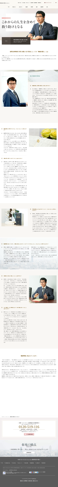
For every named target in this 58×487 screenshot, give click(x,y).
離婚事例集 (35, 2)
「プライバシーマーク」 (9, 473)
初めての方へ (20, 2)
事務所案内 (39, 2)
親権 (36, 6)
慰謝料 (27, 6)
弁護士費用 (31, 2)
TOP (8, 6)
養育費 (32, 6)
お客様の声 (38, 462)
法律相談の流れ (7, 462)
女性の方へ (20, 6)
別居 (47, 6)
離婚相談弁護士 (34, 478)
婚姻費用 (42, 6)
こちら (31, 431)
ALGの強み (23, 2)
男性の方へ (14, 6)
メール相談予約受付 (29, 434)
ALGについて (28, 2)
